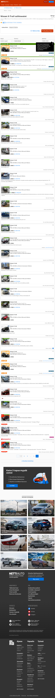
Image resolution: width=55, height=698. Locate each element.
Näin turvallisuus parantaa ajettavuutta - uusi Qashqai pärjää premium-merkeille (14, 560)
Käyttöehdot (31, 596)
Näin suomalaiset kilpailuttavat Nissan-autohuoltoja (14, 543)
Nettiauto (4, 1)
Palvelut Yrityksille (14, 612)
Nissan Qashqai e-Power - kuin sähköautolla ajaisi (41, 525)
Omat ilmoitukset (14, 590)
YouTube (33, 611)
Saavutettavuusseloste (34, 600)
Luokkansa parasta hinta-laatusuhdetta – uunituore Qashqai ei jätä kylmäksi (41, 543)
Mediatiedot (12, 610)
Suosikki (52, 58)
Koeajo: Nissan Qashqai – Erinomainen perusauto (14, 525)
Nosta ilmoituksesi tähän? (14, 44)
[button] (7, 40)
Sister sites (9, 1)
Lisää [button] (20, 4)
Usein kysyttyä (32, 592)
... (30, 456)
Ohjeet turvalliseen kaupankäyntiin (35, 624)
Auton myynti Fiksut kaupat (16, 621)
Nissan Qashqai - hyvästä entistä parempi (41, 560)
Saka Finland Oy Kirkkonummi (47, 68)
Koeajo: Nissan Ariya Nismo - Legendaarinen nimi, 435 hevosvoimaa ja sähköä (41, 508)
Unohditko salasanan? (34, 590)
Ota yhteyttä (12, 614)
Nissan (5, 10)
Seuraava (37, 456)
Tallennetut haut (13, 588)
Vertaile (2, 51)
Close (52, 44)
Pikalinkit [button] (16, 4)
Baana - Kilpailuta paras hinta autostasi (16, 624)
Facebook (33, 608)
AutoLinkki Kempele (48, 247)
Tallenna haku (18, 7)
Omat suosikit (13, 592)
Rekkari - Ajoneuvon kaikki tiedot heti (35, 621)
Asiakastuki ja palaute (34, 588)
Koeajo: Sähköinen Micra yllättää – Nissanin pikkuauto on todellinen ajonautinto (14, 508)
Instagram (33, 614)
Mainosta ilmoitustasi (15, 594)
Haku (3, 4)
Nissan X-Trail (27, 49)
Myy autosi (51, 1)
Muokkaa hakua (9, 7)
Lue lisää (12, 485)
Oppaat (30, 598)
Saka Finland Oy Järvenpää (47, 55)
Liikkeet (11, 4)
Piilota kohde (2, 72)
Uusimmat (7, 4)
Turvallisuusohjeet (33, 594)
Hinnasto (11, 608)
